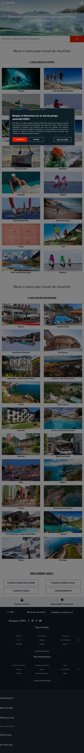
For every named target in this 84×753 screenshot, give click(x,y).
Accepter (20, 139)
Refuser (36, 139)
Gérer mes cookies (62, 139)
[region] (42, 127)
